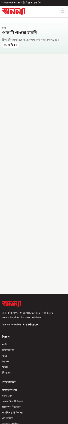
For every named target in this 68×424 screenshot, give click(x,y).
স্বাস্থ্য (4, 356)
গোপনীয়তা (7, 418)
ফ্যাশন (5, 361)
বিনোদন (6, 373)
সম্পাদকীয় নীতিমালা (12, 401)
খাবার (5, 367)
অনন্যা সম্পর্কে (9, 390)
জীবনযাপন (8, 350)
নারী (4, 345)
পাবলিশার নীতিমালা (12, 413)
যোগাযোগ (7, 396)
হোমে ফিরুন (10, 45)
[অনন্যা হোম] (13, 11)
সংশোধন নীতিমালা (11, 407)
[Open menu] (62, 11)
